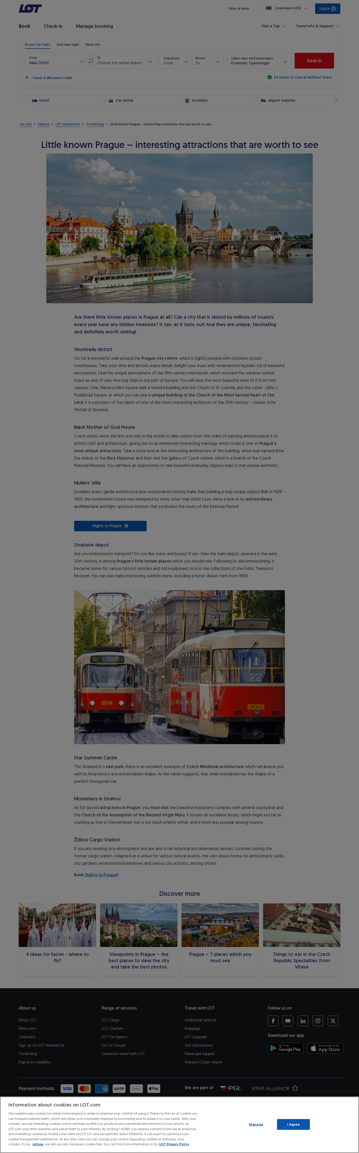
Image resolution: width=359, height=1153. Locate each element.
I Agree (293, 1124)
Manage (256, 1124)
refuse (37, 1144)
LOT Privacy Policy (174, 1144)
